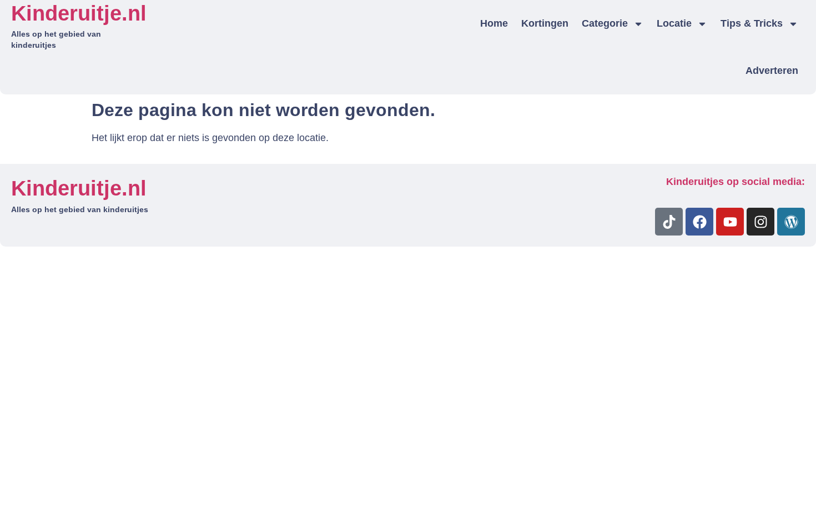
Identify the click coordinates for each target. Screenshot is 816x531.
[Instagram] (760, 222)
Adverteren (772, 70)
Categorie (605, 23)
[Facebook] (699, 222)
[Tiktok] (669, 222)
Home (494, 23)
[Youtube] (730, 222)
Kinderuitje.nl (79, 13)
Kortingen (544, 23)
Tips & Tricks (752, 23)
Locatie (674, 23)
